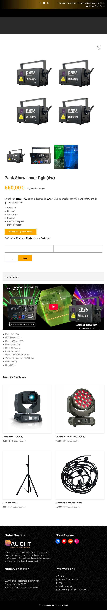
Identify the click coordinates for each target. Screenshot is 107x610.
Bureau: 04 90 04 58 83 (15, 584)
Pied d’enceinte (10, 502)
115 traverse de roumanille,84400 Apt (22, 581)
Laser (37, 238)
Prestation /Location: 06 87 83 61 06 (21, 587)
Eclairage (20, 238)
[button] (98, 47)
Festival (30, 238)
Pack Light (45, 238)
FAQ (60, 583)
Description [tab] (12, 277)
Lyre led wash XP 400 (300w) (70, 436)
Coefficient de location (68, 579)
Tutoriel (61, 576)
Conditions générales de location (73, 589)
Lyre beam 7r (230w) (13, 436)
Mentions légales (65, 586)
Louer (25, 258)
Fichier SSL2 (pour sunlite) (20, 231)
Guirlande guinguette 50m (68, 502)
